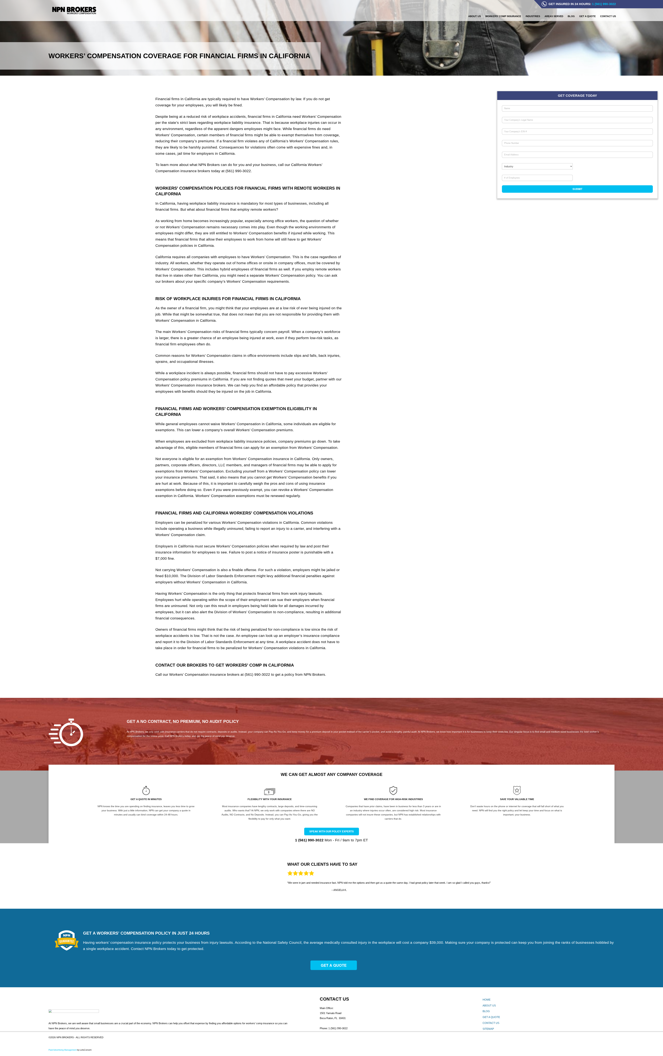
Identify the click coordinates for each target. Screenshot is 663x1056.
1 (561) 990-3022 (338, 1028)
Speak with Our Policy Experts (331, 831)
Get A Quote (334, 965)
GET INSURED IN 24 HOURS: (582, 4)
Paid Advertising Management (63, 1050)
